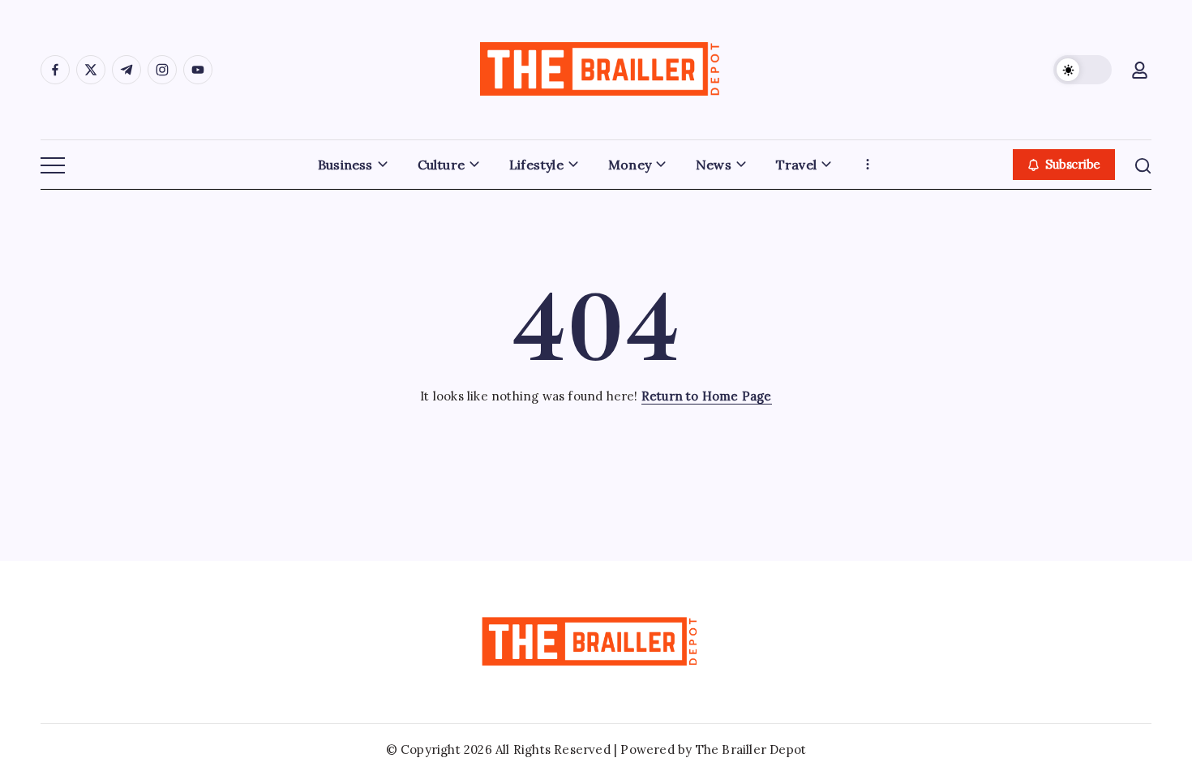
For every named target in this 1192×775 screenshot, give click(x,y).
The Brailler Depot (751, 749)
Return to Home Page (706, 396)
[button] (1082, 69)
